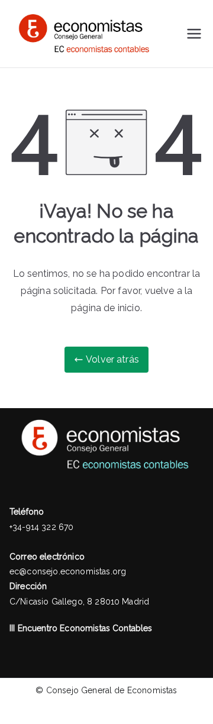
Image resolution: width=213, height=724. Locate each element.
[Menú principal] (194, 33)
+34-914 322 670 (41, 527)
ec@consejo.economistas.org (67, 571)
